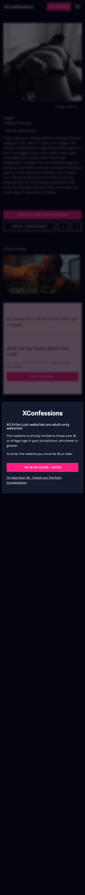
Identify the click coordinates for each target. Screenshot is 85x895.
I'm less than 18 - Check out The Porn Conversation (34, 480)
